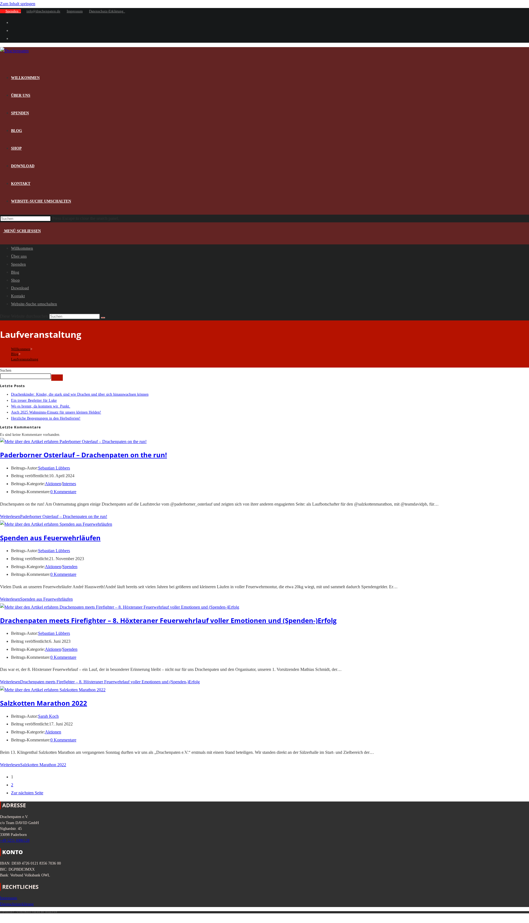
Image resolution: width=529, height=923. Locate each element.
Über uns (19, 256)
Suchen (5, 370)
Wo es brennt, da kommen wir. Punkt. (40, 406)
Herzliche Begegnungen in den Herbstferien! (45, 418)
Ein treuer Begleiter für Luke (34, 400)
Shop (15, 280)
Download (20, 288)
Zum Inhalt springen (17, 3)
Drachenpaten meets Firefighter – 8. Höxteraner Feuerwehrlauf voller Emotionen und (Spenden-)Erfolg (168, 620)
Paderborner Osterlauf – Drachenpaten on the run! (83, 454)
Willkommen (22, 248)
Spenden (13, 11)
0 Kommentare (63, 491)
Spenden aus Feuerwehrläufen (50, 537)
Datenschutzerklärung (17, 904)
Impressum (75, 11)
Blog (15, 272)
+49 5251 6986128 (14, 840)
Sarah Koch (48, 716)
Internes (69, 483)
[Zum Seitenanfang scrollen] (2, 918)
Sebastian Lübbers (54, 468)
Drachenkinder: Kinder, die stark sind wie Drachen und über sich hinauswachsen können (80, 394)
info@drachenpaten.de (43, 11)
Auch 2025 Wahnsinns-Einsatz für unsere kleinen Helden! (56, 412)
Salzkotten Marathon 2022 (43, 703)
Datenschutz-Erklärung (107, 11)
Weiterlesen (53, 516)
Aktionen (53, 483)
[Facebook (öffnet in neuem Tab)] (12, 22)
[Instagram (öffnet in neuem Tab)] (12, 30)
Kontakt (18, 296)
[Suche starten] (103, 317)
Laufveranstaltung (24, 359)
